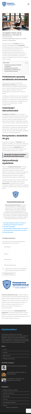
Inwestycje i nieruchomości (11, 68)
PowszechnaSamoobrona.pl (10, 38)
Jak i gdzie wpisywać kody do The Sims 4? (14, 223)
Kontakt (5, 352)
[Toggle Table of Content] (25, 63)
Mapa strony (6, 355)
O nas (4, 349)
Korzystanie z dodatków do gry (12, 69)
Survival (5, 399)
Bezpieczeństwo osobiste (10, 390)
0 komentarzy (12, 40)
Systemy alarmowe (8, 393)
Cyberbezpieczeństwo (9, 402)
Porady (4, 40)
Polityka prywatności (9, 358)
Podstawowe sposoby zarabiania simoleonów (13, 65)
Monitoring (6, 396)
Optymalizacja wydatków (11, 71)
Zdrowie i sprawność (12, 407)
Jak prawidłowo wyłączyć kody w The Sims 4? (15, 228)
